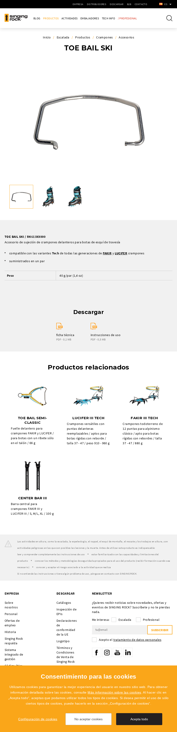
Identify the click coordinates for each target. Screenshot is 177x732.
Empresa (78, 4)
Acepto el (130, 640)
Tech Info (108, 18)
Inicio (47, 37)
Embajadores (89, 18)
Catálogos (63, 603)
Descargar (117, 4)
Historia (10, 632)
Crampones (104, 37)
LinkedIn (128, 652)
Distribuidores (96, 4)
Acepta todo (139, 719)
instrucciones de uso (106, 335)
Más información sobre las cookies (114, 692)
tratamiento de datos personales (137, 640)
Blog (36, 18)
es (165, 4)
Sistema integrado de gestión (14, 654)
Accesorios (126, 37)
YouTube (117, 652)
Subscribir (159, 630)
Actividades (69, 18)
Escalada (63, 37)
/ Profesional (127, 18)
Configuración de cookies (37, 719)
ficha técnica (65, 335)
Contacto (141, 4)
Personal (11, 614)
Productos (51, 18)
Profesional (151, 620)
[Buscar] (169, 18)
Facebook (96, 652)
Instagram (107, 652)
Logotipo (63, 641)
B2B (129, 4)
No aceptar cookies (88, 719)
